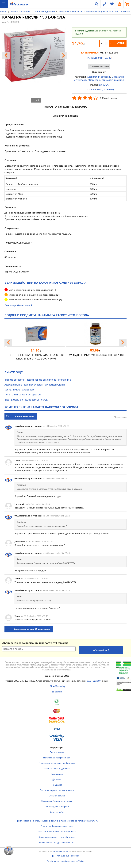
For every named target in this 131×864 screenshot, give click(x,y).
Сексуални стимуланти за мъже (101, 11)
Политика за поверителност (56, 758)
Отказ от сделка (57, 796)
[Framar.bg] (19, 4)
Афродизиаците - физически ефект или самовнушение (34, 384)
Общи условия (57, 752)
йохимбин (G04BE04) (102, 89)
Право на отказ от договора (56, 769)
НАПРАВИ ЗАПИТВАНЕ (98, 58)
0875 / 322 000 (93, 681)
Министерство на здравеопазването (56, 842)
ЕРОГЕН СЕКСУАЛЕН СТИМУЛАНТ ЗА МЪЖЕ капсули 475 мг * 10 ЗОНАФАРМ (36, 357)
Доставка (56, 779)
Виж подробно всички (17, 305)
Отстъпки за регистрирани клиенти (57, 790)
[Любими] (112, 4)
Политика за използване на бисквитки (57, 763)
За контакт (57, 692)
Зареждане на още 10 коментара (32, 629)
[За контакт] (104, 4)
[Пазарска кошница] (127, 4)
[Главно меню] (4, 4)
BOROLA (125, 11)
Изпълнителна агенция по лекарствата (57, 832)
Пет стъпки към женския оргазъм (22, 394)
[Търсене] (96, 4)
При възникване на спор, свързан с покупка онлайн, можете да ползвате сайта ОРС (57, 821)
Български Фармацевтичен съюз (57, 826)
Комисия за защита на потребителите (57, 837)
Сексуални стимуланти (70, 11)
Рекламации (57, 774)
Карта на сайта (57, 812)
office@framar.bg (57, 686)
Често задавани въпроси (57, 807)
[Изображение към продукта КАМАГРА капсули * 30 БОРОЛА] (34, 82)
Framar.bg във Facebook (67, 856)
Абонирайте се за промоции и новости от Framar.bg (35, 643)
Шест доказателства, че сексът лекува (25, 399)
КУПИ (120, 43)
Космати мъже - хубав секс (19, 389)
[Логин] (119, 4)
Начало (14, 11)
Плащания (57, 785)
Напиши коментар (24, 416)
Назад (3, 11)
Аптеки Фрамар (60, 851)
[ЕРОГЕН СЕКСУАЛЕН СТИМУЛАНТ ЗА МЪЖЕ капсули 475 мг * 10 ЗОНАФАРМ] (36, 333)
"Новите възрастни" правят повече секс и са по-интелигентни (37, 379)
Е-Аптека (26, 11)
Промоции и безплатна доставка (56, 801)
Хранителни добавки (44, 11)
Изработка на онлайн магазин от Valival (65, 861)
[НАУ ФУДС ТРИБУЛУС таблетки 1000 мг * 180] (95, 333)
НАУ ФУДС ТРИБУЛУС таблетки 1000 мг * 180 (95, 355)
